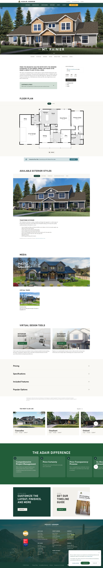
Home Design (55, 539)
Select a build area (72, 69)
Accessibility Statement (43, 565)
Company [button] (68, 1)
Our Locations (55, 552)
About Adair (69, 533)
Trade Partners (70, 537)
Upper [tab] (53, 103)
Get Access (21, 343)
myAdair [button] (82, 1)
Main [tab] (49, 103)
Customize (73, 159)
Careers (68, 534)
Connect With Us (70, 545)
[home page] (26, 1)
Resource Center (55, 542)
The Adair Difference (41, 546)
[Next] (96, 467)
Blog (53, 543)
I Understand (85, 563)
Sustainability (40, 551)
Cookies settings (75, 563)
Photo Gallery (40, 534)
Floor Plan (38, 56)
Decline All (95, 563)
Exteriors (45, 56)
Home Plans (40, 533)
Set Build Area (76, 1)
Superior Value (40, 549)
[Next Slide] (100, 29)
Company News (70, 536)
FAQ (53, 546)
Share (68, 86)
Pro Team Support (41, 552)
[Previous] (7, 423)
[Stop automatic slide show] (1, 8)
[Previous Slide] (3, 29)
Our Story (39, 545)
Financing (54, 540)
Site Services (54, 537)
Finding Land (54, 534)
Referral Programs (70, 539)
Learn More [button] (21, 509)
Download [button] (60, 509)
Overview (32, 56)
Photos (50, 56)
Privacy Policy (35, 565)
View (21, 280)
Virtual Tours (57, 56)
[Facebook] (68, 565)
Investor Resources (56, 536)
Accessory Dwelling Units (42, 539)
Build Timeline (55, 533)
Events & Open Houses (56, 545)
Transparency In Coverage (59, 565)
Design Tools (65, 56)
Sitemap (51, 565)
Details (71, 56)
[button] (53, 85)
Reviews (39, 554)
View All (78, 408)
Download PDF (70, 83)
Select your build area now (40, 238)
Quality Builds (40, 548)
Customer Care (70, 548)
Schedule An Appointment (72, 546)
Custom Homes (41, 537)
